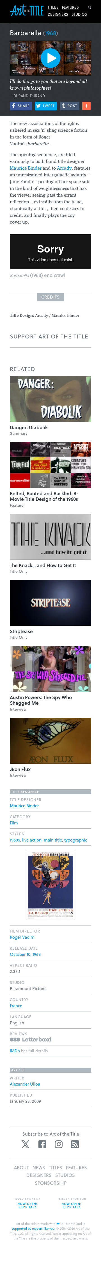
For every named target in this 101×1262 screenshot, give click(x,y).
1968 (50, 33)
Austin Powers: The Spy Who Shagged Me (41, 700)
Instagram (58, 1144)
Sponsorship (50, 1183)
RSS (74, 1144)
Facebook (42, 1144)
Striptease (21, 631)
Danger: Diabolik (29, 427)
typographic (75, 840)
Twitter (26, 1144)
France (16, 1005)
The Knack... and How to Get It (43, 565)
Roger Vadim (22, 937)
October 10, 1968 (25, 954)
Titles (53, 7)
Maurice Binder (26, 168)
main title (53, 840)
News (39, 1167)
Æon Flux (20, 769)
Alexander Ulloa (25, 1084)
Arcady (64, 168)
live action (32, 840)
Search (89, 7)
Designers (58, 14)
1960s (15, 840)
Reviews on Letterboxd (30, 1039)
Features (70, 7)
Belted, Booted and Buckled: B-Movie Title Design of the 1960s (44, 496)
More (86, 106)
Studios (79, 14)
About (21, 1167)
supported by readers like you (33, 1228)
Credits (50, 297)
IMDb (15, 1051)
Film (14, 823)
